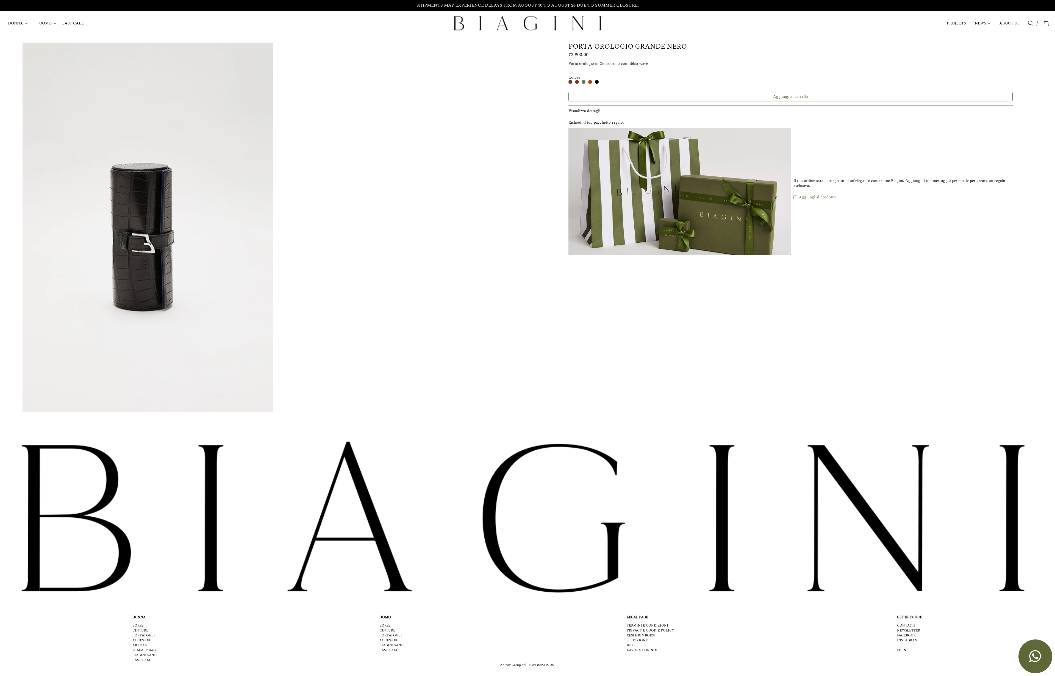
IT (899, 650)
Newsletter (908, 630)
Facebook (906, 635)
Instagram (907, 640)
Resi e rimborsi (641, 635)
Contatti (906, 625)
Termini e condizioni (647, 625)
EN (903, 650)
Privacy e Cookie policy (650, 630)
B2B (630, 645)
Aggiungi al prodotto (817, 197)
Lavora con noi (642, 650)
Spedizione (637, 640)
